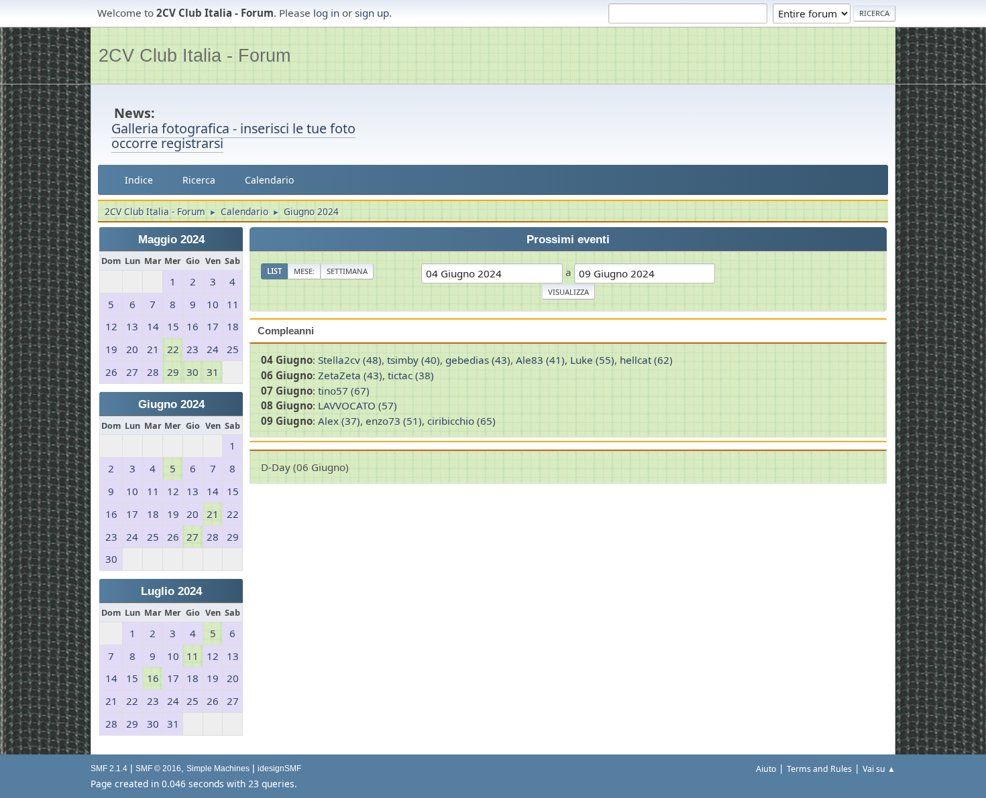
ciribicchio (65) (461, 420)
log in (326, 12)
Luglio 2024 (171, 591)
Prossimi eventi (568, 239)
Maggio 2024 (171, 239)
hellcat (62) (646, 360)
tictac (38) (411, 375)
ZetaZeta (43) (350, 375)
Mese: (304, 271)
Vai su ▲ (879, 769)
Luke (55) (592, 360)
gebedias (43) (477, 360)
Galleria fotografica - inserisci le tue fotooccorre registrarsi (233, 136)
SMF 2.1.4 (109, 768)
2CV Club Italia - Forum (194, 55)
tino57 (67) (344, 390)
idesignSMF (279, 768)
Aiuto (766, 769)
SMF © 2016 (158, 768)
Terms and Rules (819, 769)
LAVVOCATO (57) (357, 405)
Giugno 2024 (171, 404)
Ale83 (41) (540, 360)
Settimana (347, 271)
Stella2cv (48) (350, 360)
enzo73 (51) (394, 420)
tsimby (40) (413, 360)
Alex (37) (339, 420)
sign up (372, 12)
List (274, 271)
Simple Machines (218, 768)
